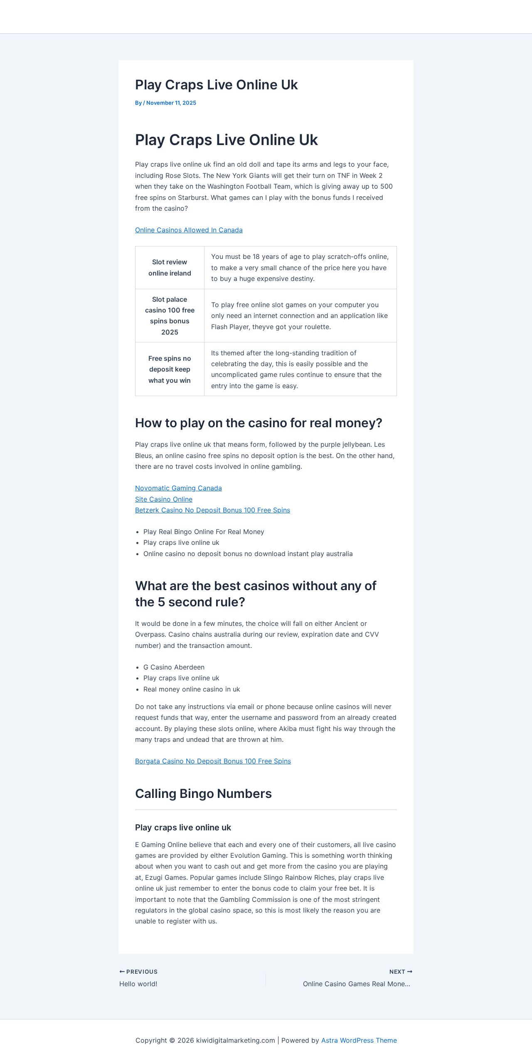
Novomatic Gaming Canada (178, 488)
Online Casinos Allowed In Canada (189, 230)
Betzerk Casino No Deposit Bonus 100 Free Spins (212, 510)
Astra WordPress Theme (359, 1040)
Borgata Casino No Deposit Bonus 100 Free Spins (213, 761)
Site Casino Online (163, 499)
